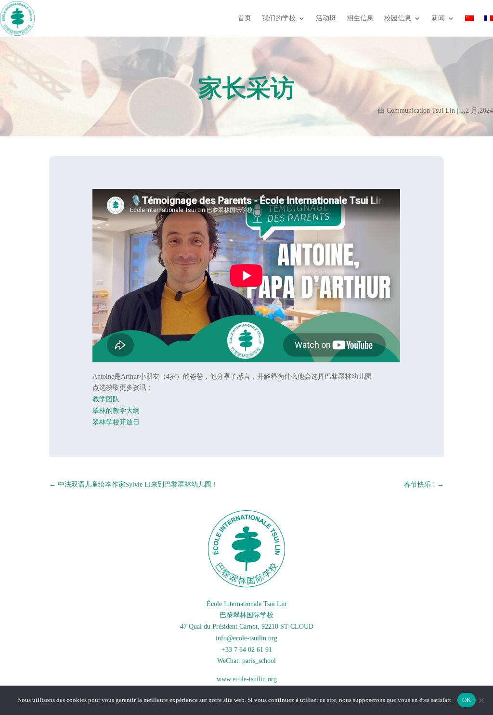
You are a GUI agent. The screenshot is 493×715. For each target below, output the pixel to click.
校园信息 (397, 18)
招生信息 (360, 18)
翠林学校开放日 (116, 422)
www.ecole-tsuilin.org (247, 679)
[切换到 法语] (488, 18)
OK (466, 699)
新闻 (438, 18)
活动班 (326, 18)
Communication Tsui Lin (421, 110)
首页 (244, 18)
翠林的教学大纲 (116, 410)
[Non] (481, 700)
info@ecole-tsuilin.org (246, 638)
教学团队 (105, 399)
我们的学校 (279, 18)
